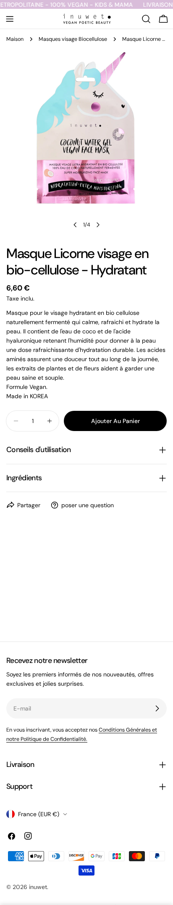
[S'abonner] (157, 708)
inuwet (38, 887)
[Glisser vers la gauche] (75, 225)
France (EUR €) (38, 814)
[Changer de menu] (9, 19)
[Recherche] (146, 19)
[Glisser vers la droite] (98, 225)
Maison (15, 39)
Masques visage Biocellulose (73, 39)
